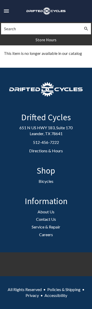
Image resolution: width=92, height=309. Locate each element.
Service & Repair (46, 226)
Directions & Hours (46, 150)
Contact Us (46, 219)
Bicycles (46, 181)
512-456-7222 (46, 142)
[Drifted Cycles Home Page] (46, 11)
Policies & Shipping (63, 289)
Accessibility (55, 295)
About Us (46, 211)
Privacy (32, 295)
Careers (46, 234)
